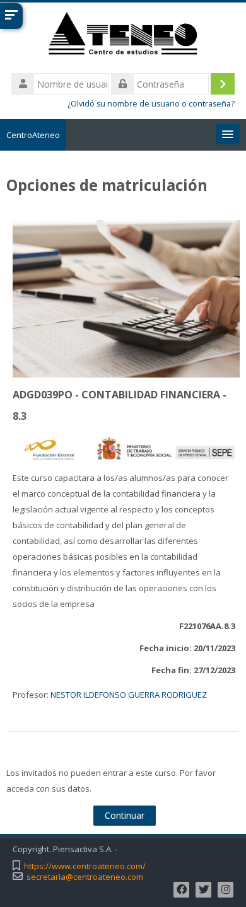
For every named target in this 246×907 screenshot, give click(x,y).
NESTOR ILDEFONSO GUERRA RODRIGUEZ (128, 694)
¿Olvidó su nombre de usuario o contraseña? (151, 103)
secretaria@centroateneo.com (84, 877)
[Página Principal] (123, 36)
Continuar (124, 815)
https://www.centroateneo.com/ (85, 866)
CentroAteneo (33, 135)
